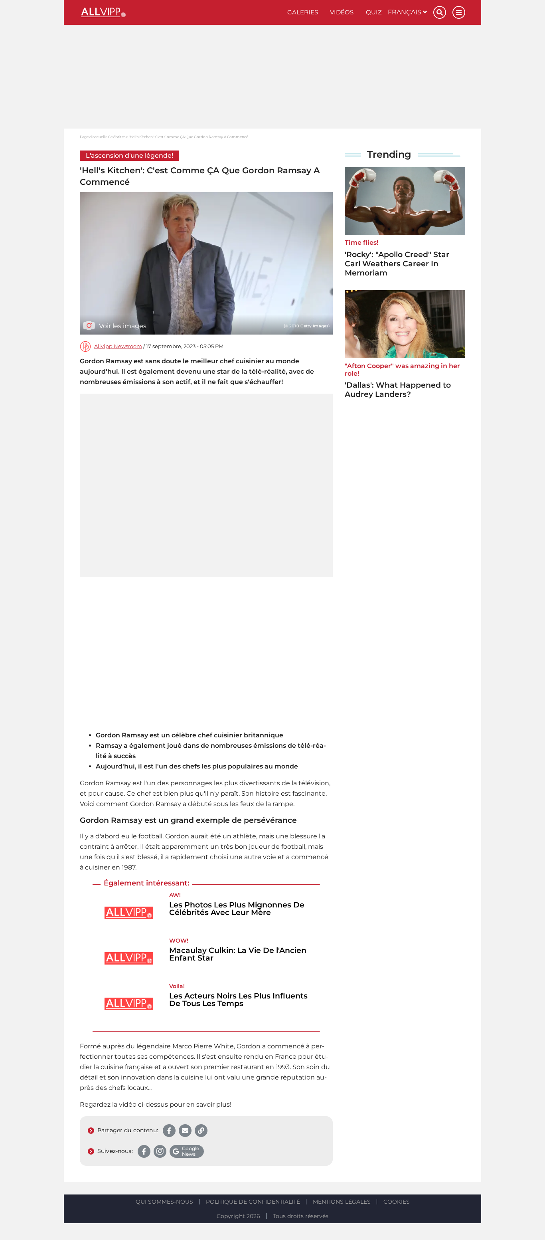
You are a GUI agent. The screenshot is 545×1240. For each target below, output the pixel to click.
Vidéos (341, 12)
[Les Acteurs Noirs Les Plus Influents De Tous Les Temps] (129, 1003)
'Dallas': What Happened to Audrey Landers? (398, 389)
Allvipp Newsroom (118, 346)
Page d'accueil (92, 137)
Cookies (396, 1201)
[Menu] (458, 12)
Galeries (302, 12)
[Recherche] (439, 12)
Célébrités (116, 137)
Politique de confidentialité (253, 1201)
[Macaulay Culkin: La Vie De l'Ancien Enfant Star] (129, 958)
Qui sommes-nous (164, 1201)
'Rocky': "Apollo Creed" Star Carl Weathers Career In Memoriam (397, 263)
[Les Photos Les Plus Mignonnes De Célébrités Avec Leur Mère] (129, 912)
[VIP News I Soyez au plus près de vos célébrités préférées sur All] (180, 12)
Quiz (374, 12)
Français (405, 12)
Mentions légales (342, 1201)
